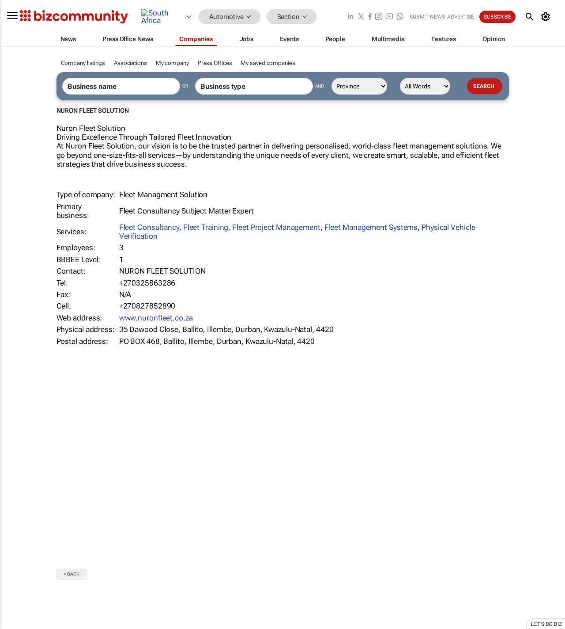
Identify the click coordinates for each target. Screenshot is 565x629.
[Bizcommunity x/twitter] (361, 17)
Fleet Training (206, 227)
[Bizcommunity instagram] (378, 17)
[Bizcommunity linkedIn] (350, 17)
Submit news (427, 16)
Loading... (17, 624)
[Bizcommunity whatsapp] (400, 17)
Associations (130, 63)
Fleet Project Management (276, 227)
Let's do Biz (546, 624)
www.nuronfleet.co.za (156, 317)
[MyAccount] (547, 16)
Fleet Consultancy (149, 227)
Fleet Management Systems (371, 227)
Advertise (460, 16)
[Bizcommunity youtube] (389, 17)
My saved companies (268, 63)
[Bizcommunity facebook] (369, 17)
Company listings (83, 63)
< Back (71, 574)
